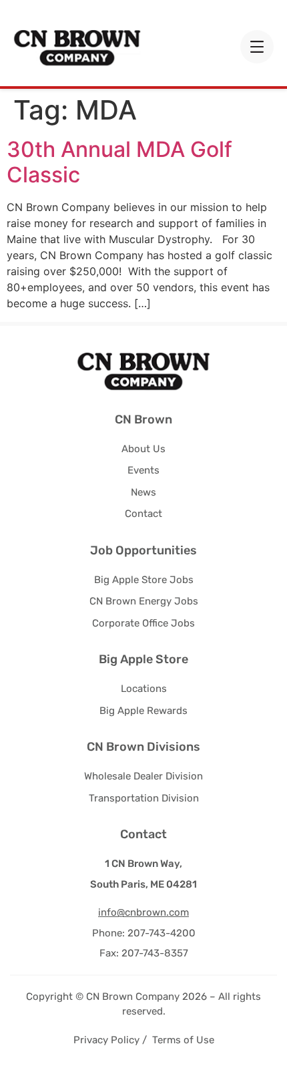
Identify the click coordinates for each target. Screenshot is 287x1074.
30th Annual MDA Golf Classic (119, 162)
